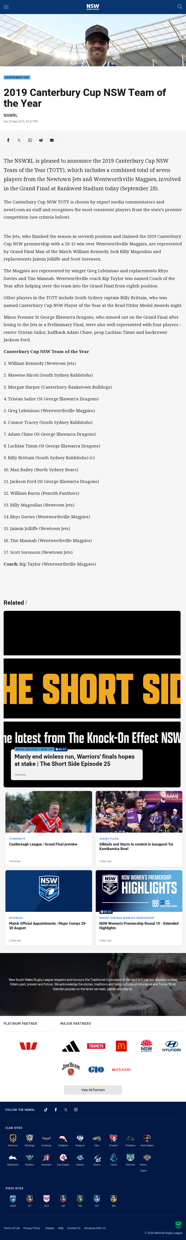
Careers (49, 1228)
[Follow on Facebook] (56, 1110)
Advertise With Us (95, 1228)
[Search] (179, 7)
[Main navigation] (6, 7)
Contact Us (74, 1228)
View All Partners (93, 1090)
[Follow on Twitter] (66, 1110)
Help (61, 1228)
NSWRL (11, 115)
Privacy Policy (31, 1228)
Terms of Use (12, 1228)
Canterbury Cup (17, 77)
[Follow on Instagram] (76, 1110)
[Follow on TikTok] (46, 1110)
